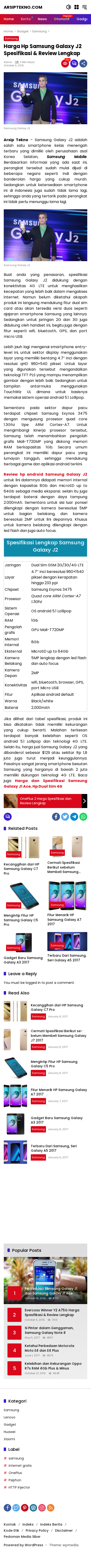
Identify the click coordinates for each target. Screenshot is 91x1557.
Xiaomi (9, 1439)
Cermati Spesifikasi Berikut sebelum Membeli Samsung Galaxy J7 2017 (63, 867)
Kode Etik (11, 1530)
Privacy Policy (37, 1530)
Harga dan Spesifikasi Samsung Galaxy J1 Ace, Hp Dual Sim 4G (45, 783)
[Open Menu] (76, 7)
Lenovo (9, 1417)
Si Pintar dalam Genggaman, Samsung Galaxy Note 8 (49, 1330)
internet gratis (20, 1465)
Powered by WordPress (23, 1545)
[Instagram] (42, 1508)
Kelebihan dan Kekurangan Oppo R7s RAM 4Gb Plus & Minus (53, 1366)
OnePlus (15, 1472)
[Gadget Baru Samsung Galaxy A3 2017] (24, 942)
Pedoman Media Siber (22, 1536)
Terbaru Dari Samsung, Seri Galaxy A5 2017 (66, 958)
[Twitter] (65, 817)
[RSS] (50, 1508)
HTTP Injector (19, 1487)
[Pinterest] (24, 1508)
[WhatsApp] (83, 817)
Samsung (11, 38)
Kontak (10, 1524)
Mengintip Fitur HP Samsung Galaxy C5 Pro (21, 920)
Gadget (10, 1424)
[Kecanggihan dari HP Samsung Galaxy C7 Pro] (24, 847)
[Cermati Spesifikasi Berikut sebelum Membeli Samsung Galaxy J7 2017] (67, 846)
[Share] (83, 64)
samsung (16, 1458)
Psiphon (15, 1480)
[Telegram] (74, 817)
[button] (68, 7)
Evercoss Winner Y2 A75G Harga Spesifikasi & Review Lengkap (52, 1312)
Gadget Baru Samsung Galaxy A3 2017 (23, 960)
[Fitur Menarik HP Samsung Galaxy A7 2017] (67, 896)
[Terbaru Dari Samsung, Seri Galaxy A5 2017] (67, 941)
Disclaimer (64, 1530)
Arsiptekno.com (23, 7)
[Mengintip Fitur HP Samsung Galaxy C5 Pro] (24, 896)
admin (8, 62)
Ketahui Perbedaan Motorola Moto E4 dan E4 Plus (49, 1348)
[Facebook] (56, 817)
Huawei (9, 1431)
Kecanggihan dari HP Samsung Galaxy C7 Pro (21, 869)
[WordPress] (33, 1508)
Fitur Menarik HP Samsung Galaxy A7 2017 (64, 919)
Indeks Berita (51, 1524)
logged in (33, 982)
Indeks (28, 1524)
